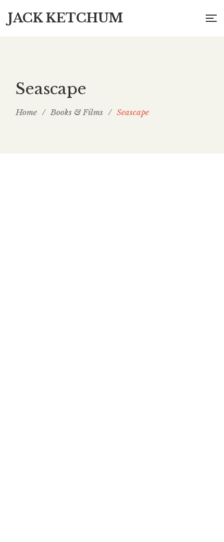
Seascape (112, 485)
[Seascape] (112, 325)
